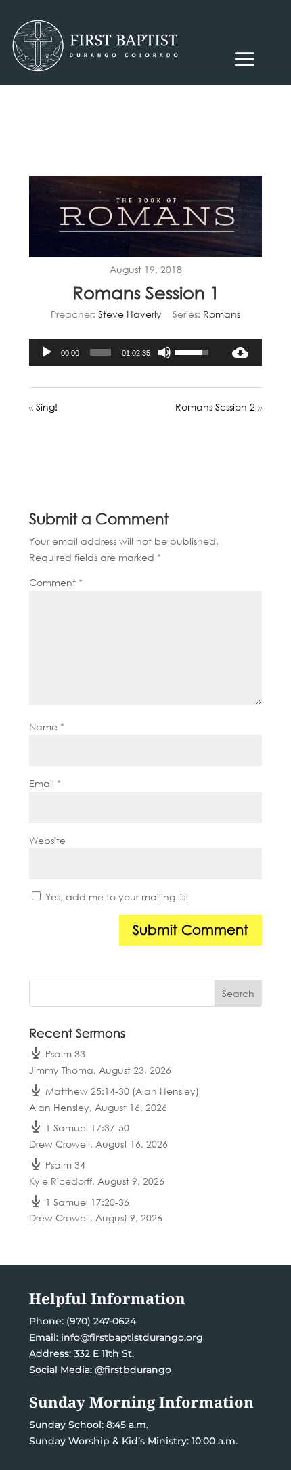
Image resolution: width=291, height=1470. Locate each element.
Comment (56, 582)
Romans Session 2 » (218, 406)
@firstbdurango (133, 1370)
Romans (221, 314)
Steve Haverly (130, 314)
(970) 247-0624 (100, 1321)
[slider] (100, 352)
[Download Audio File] (240, 352)
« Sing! (43, 406)
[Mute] (164, 352)
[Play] (46, 352)
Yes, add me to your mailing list (116, 896)
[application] (124, 352)
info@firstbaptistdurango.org (132, 1337)
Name (46, 726)
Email (45, 783)
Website (47, 840)
